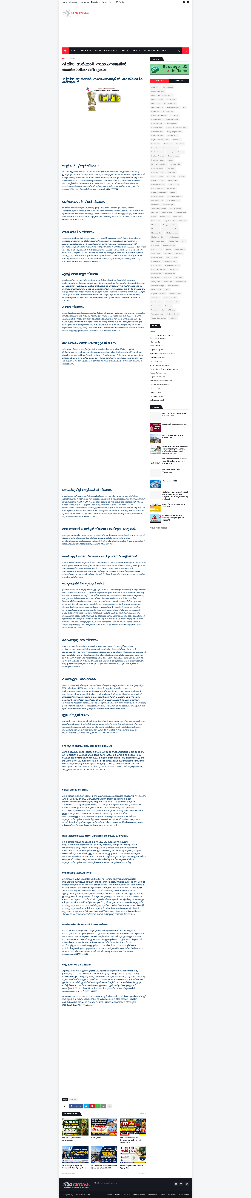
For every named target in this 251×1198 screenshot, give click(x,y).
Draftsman (177, 140)
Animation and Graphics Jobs (162, 353)
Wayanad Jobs (156, 396)
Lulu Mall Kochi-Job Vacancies (171, 471)
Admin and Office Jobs (160, 365)
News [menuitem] (73, 50)
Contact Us (84, 2)
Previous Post (69, 1173)
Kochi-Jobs (177, 217)
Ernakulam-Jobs (157, 160)
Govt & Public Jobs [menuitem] (105, 50)
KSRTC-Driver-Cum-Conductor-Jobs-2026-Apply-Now (131, 1140)
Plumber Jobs (156, 265)
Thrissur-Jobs (156, 306)
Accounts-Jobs (156, 99)
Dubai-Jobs (168, 144)
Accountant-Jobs (157, 91)
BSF (184, 107)
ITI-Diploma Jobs (157, 196)
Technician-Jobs (170, 298)
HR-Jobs (181, 176)
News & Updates (169, 245)
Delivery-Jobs (172, 136)
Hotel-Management (158, 192)
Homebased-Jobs (157, 184)
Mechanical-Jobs (157, 241)
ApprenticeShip (169, 103)
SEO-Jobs (167, 277)
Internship (155, 205)
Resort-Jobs (155, 277)
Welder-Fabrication (158, 318)
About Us (73, 2)
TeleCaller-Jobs (172, 302)
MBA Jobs (182, 221)
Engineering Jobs (157, 350)
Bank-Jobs (155, 111)
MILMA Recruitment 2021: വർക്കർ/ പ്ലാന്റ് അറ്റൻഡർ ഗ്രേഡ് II (173, 517)
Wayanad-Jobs (157, 314)
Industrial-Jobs (157, 200)
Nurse (168, 249)
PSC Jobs (167, 253)
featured (173, 318)
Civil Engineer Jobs (158, 357)
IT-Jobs (172, 192)
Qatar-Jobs (173, 269)
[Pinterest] (92, 1106)
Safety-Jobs (155, 282)
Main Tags (159, 80)
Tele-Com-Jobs (156, 302)
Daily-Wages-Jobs (174, 132)
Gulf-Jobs (171, 176)
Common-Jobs (156, 128)
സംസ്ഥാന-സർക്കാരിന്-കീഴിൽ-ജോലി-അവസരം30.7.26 (104, 1166)
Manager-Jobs (156, 233)
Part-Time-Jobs (171, 257)
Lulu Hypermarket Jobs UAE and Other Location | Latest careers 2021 (174, 461)
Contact (126, 1194)
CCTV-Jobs (174, 115)
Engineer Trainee (157, 156)
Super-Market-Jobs (158, 294)
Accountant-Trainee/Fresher (161, 95)
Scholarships (181, 282)
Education (155, 148)
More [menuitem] (123, 50)
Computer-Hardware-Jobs (176, 128)
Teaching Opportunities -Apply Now (131, 1166)
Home (64, 2)
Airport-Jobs (155, 103)
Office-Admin (180, 249)
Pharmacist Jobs (170, 261)
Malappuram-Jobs (169, 225)
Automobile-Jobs (173, 107)
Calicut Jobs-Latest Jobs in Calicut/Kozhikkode (161, 336)
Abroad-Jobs (168, 87)
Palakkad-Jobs (156, 257)
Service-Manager (157, 286)
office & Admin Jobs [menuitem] (154, 50)
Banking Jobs (168, 111)
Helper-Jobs (172, 180)
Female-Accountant (158, 164)
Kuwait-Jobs (156, 221)
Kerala (153, 217)
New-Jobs (155, 245)
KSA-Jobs (154, 213)
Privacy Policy (107, 2)
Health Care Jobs (157, 180)
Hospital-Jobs (174, 184)
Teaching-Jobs (175, 294)
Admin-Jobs (171, 99)
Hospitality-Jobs (157, 188)
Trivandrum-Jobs (157, 310)
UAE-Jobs (171, 310)
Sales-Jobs (168, 282)
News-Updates (156, 249)
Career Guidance (171, 119)
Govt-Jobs (73, 58)
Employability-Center (175, 152)
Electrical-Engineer (170, 148)
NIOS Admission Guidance (161, 380)
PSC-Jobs (178, 253)
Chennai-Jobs (156, 123)
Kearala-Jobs (181, 213)
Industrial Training (174, 196)
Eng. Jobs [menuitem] (85, 50)
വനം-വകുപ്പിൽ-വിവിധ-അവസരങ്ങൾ (71, 1139)
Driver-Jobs (155, 144)
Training (168, 306)
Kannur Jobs (155, 388)
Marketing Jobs (172, 233)
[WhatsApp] (98, 1106)
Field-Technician (157, 172)
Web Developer (172, 314)
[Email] (103, 1106)
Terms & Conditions (168, 1194)
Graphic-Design (157, 176)
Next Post (141, 1173)
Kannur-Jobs (167, 213)
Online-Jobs (155, 253)
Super (167, 290)
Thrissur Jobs (155, 392)
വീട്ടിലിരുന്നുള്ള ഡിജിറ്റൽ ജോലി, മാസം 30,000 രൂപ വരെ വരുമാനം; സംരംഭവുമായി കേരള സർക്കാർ (175, 495)
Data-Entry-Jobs (157, 136)
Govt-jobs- (96, 1138)
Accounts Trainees (158, 373)
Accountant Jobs (157, 346)
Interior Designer (173, 200)
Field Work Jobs (157, 168)
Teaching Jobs (156, 361)
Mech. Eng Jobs (173, 237)
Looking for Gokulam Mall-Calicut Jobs (174, 414)
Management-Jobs (170, 229)
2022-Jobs (155, 87)
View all (143, 1114)
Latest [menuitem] (135, 50)
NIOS (183, 241)
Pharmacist (155, 261)
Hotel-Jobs (171, 188)
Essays (170, 160)
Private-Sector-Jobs (172, 265)
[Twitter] (86, 1106)
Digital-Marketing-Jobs (160, 140)
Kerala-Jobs (164, 217)
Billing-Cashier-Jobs (158, 115)
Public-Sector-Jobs (158, 269)
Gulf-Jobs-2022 (169, 481)
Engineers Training (157, 377)
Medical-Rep (173, 241)
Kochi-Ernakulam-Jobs (159, 384)
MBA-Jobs (154, 225)
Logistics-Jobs (170, 221)
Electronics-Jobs (157, 152)
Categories (179, 80)
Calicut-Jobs (156, 119)
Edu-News (180, 144)
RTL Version (120, 2)
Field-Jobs (170, 168)
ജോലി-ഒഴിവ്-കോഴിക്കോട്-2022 (175, 424)
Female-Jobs (175, 164)
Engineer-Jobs (173, 156)
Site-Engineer (173, 286)
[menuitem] (65, 50)
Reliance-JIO (170, 273)
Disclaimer (95, 2)
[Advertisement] (141, 26)
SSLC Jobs (178, 277)
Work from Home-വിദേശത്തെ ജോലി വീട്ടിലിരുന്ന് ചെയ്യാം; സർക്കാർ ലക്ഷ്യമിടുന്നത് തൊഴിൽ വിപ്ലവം (175, 450)
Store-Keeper (156, 290)
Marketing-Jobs (157, 237)
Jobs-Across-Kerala (158, 209)
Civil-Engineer (171, 123)
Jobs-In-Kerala (175, 209)
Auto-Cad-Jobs (157, 107)
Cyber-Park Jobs (157, 132)
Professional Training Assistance (164, 369)
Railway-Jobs (156, 273)
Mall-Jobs (155, 229)
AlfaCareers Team (82, 1194)
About (117, 1194)
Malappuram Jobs (157, 400)
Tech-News (155, 298)
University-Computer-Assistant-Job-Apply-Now (74, 1166)
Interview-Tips (168, 205)
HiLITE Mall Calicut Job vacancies (172, 436)
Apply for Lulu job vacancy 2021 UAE (174, 505)
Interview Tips (155, 342)
